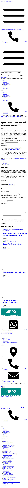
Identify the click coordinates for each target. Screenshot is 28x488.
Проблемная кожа (7, 468)
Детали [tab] (5, 163)
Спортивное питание (8, 474)
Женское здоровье (7, 455)
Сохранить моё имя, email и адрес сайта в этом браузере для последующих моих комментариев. (12, 220)
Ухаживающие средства (8, 479)
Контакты (5, 88)
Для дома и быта (7, 451)
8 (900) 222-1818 (18, 148)
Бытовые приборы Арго (8, 445)
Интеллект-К (11, 184)
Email (2, 217)
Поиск (19, 72)
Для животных (6, 452)
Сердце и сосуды (7, 473)
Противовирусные (7, 469)
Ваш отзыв (3, 203)
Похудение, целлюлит (8, 467)
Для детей (5, 450)
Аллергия (5, 441)
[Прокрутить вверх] (1, 387)
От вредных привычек (8, 466)
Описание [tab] (5, 161)
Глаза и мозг (6, 447)
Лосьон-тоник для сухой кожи (14, 272)
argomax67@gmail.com (13, 149)
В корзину (3, 143)
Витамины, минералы (8, 446)
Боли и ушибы (6, 444)
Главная (5, 80)
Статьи (5, 85)
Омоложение (16, 158)
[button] (14, 90)
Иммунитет (6, 457)
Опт (4, 86)
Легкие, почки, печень (8, 458)
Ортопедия (5, 464)
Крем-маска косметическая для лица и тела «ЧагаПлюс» (15, 234)
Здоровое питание (7, 456)
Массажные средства (8, 459)
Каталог (5, 82)
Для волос (5, 448)
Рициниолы (6, 471)
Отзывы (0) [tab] (5, 164)
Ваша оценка (4, 201)
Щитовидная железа (8, 483)
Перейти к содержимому (6, 1)
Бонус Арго (6, 83)
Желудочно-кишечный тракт (10, 453)
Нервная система (7, 462)
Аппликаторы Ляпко (8, 442)
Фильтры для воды (7, 480)
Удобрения (5, 478)
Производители (7, 84)
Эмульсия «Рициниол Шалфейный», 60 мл (11, 301)
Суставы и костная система (9, 477)
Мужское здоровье (7, 461)
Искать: (2, 72)
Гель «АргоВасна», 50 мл (12, 244)
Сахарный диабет (7, 472)
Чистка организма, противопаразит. (11, 482)
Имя (2, 214)
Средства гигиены (7, 475)
